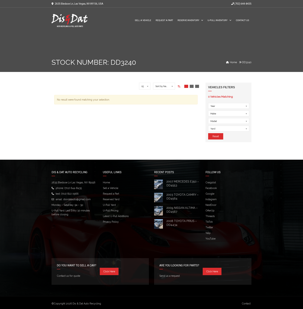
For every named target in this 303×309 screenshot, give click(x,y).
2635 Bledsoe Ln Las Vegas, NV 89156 (73, 182)
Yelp (208, 233)
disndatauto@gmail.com (77, 199)
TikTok (209, 221)
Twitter (209, 227)
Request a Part (111, 193)
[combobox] (144, 86)
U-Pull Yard (109, 205)
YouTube (211, 238)
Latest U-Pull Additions (116, 216)
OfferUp (210, 210)
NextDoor (211, 205)
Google (210, 193)
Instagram (211, 199)
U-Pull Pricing (110, 210)
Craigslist (211, 182)
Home (106, 182)
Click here (109, 271)
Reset (216, 136)
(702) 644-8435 (242, 3)
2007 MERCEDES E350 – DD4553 (182, 183)
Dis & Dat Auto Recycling (87, 303)
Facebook (211, 188)
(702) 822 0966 (70, 193)
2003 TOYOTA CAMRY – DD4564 (182, 196)
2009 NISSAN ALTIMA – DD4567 (182, 209)
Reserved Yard (111, 199)
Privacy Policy (111, 221)
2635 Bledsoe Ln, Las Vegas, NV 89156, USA (79, 3)
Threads (210, 216)
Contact (246, 303)
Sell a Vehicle (110, 188)
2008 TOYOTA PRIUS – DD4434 (181, 223)
